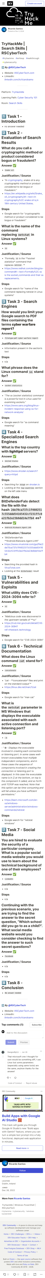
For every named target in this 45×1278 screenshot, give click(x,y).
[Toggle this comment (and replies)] (3, 1057)
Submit (11, 1042)
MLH (39, 1248)
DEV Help (32, 1238)
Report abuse (31, 1083)
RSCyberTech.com (24, 73)
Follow (23, 1170)
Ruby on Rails (28, 1264)
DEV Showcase (14, 1245)
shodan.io (34, 484)
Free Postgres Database (14, 1248)
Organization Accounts (30, 1241)
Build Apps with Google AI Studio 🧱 (21, 1118)
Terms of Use (22, 1255)
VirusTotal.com (12, 567)
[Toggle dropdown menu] (41, 1051)
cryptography (15, 180)
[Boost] (35, 1274)
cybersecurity (9, 62)
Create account (34, 3)
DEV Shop (30, 1248)
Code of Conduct (15, 1083)
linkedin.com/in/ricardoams (18, 79)
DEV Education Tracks (17, 1238)
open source (25, 1259)
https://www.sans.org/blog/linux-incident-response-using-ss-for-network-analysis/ (22, 408)
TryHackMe (18, 92)
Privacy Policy (30, 1252)
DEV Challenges (17, 1234)
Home (6, 1234)
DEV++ (29, 1234)
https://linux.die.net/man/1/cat (20, 687)
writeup (20, 58)
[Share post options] (41, 1274)
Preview (24, 1042)
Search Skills (15, 103)
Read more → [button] (22, 1148)
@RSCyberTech (17, 67)
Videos (37, 1234)
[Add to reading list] (26, 1274)
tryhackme (8, 58)
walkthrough (32, 58)
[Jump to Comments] (16, 1274)
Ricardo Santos (15, 28)
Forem (12, 1259)
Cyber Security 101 (27, 97)
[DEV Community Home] (10, 3)
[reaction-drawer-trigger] (6, 1274)
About (24, 1245)
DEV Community (9, 1225)
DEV (12, 1262)
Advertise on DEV (11, 1241)
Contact (33, 1245)
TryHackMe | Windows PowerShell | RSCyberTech (19, 1209)
